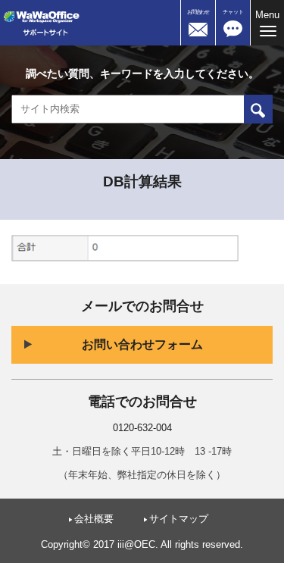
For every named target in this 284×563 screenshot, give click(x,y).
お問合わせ (198, 11)
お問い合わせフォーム (142, 344)
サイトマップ (178, 519)
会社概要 (94, 519)
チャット (233, 11)
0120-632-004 (142, 428)
